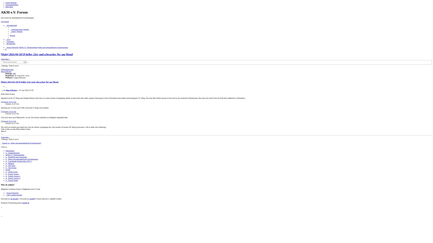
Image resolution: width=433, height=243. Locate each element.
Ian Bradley (14, 199)
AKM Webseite (11, 3)
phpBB (32, 199)
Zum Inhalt (5, 22)
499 (14, 74)
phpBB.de (25, 203)
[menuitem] (19, 29)
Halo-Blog (9, 7)
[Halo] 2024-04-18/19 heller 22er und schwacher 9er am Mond (37, 54)
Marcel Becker (6, 72)
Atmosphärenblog (11, 5)
